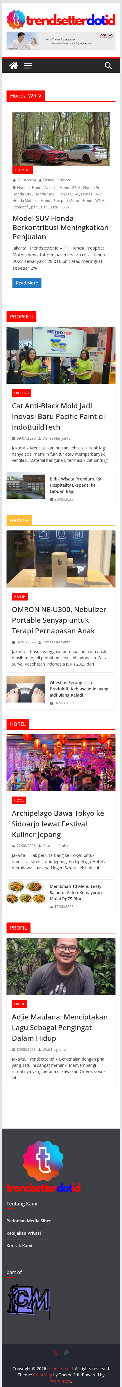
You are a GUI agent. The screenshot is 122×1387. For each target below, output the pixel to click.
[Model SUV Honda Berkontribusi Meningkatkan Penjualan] (61, 139)
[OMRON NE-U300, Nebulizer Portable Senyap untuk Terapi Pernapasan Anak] (61, 559)
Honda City (21, 194)
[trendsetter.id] (14, 66)
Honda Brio (93, 187)
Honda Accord (44, 187)
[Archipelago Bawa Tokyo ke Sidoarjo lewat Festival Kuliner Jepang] (61, 762)
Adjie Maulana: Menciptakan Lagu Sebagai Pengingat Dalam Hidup (60, 1027)
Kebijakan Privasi (24, 1233)
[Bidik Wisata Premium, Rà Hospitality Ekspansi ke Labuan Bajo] (26, 489)
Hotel (19, 800)
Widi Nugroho (54, 1049)
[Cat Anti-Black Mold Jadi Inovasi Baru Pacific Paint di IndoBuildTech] (61, 355)
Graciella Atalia (55, 845)
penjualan (39, 207)
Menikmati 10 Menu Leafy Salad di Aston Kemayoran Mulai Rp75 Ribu (76, 892)
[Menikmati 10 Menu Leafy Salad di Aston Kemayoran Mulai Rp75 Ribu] (26, 896)
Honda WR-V (93, 200)
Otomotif (23, 170)
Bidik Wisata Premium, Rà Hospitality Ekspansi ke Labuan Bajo (75, 485)
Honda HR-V (91, 194)
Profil (19, 1004)
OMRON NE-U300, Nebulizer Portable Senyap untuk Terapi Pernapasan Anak (59, 619)
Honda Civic (44, 194)
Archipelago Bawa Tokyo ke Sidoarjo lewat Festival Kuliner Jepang (58, 823)
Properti (21, 393)
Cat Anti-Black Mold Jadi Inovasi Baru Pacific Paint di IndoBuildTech (58, 416)
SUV (66, 207)
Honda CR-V (68, 194)
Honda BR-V (70, 187)
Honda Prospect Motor (60, 200)
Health (19, 597)
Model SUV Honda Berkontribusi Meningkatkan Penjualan (60, 227)
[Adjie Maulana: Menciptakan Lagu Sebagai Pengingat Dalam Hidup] (61, 966)
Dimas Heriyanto (57, 179)
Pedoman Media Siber (29, 1220)
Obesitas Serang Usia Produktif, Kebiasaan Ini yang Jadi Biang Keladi (79, 689)
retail (55, 207)
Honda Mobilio (25, 200)
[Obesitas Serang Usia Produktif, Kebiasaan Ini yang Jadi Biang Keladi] (26, 692)
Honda (23, 187)
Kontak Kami (19, 1245)
